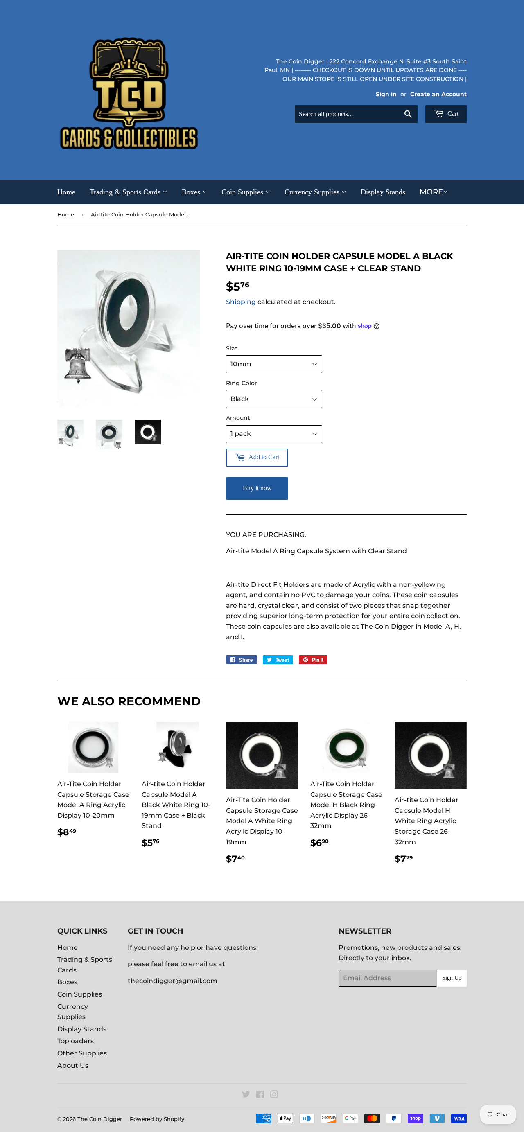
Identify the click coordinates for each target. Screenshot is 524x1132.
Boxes (192, 192)
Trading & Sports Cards (126, 192)
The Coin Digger (99, 1119)
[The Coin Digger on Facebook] (260, 1095)
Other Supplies (82, 1053)
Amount (238, 418)
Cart (452, 113)
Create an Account (438, 94)
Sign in (386, 94)
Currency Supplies (313, 192)
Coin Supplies (243, 192)
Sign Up (451, 978)
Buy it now (257, 488)
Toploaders (75, 1041)
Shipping (241, 302)
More (431, 191)
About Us (72, 1065)
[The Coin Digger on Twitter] (246, 1095)
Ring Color (241, 383)
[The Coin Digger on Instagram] (274, 1095)
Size (232, 348)
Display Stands (383, 192)
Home (66, 192)
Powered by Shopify (157, 1119)
